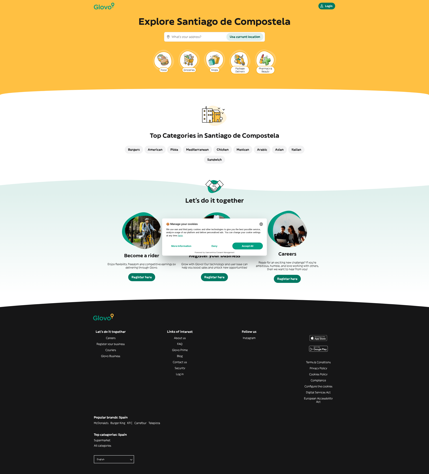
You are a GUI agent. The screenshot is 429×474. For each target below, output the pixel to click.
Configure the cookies (318, 386)
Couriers (110, 350)
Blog (180, 356)
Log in (180, 374)
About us (180, 338)
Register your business (111, 344)
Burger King (117, 423)
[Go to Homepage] (104, 6)
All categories (102, 445)
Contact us (180, 362)
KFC (129, 423)
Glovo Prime (180, 350)
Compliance (318, 380)
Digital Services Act (318, 392)
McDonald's (101, 423)
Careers (110, 338)
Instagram (249, 338)
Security (180, 368)
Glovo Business (110, 356)
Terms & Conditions (318, 362)
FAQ (179, 344)
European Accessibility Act (318, 400)
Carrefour (140, 423)
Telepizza (154, 423)
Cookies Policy (318, 374)
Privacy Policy (318, 368)
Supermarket (102, 440)
